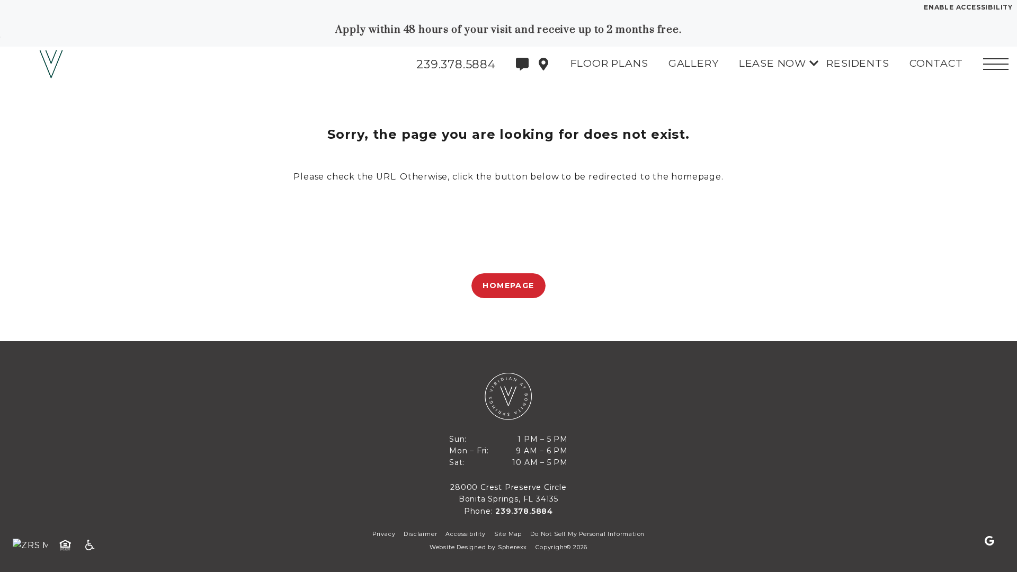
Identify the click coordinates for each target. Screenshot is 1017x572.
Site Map (508, 534)
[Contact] (522, 64)
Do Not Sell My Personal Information (587, 534)
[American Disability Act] (93, 545)
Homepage (508, 285)
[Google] (989, 541)
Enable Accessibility (968, 7)
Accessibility (465, 534)
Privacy (384, 534)
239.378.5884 (524, 511)
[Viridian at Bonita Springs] (66, 64)
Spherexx (512, 547)
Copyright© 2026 (561, 547)
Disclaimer (420, 534)
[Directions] (543, 64)
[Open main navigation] (996, 64)
